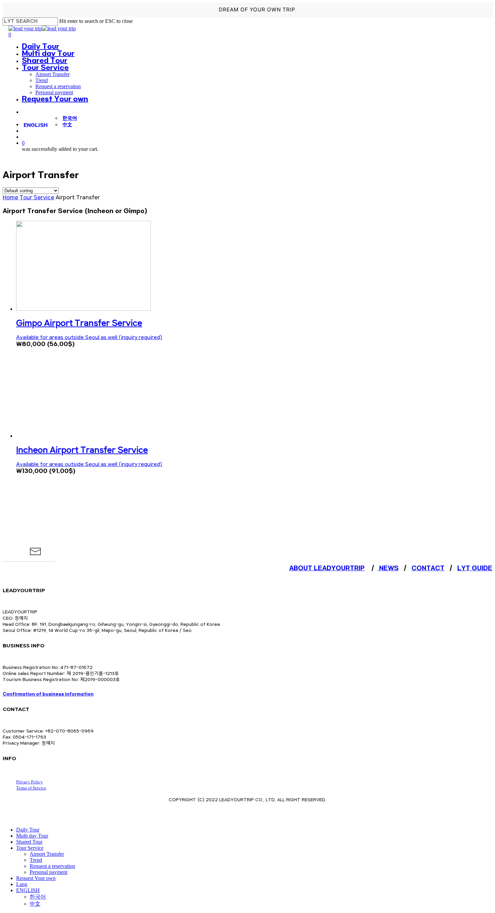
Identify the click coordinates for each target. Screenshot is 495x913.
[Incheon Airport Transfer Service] (83, 435)
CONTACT (427, 568)
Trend (36, 860)
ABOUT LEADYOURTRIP (327, 568)
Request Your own (36, 878)
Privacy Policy (29, 781)
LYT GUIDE (474, 568)
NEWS (388, 568)
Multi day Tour (32, 836)
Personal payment (48, 872)
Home (10, 197)
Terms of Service (31, 787)
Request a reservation (52, 866)
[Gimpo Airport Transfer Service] (83, 308)
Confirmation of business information (48, 694)
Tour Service (37, 197)
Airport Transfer (47, 854)
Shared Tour (29, 842)
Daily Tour (27, 830)
